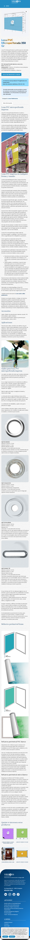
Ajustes (18, 936)
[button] (26, 11)
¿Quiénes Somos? (8, 922)
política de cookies (22, 934)
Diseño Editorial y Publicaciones (11, 905)
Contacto (6, 924)
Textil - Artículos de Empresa (11, 914)
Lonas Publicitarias (13, 98)
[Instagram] (9, 895)
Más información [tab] (7, 103)
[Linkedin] (5, 895)
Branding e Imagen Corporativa (11, 906)
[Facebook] (18, 895)
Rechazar (12, 936)
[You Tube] (14, 895)
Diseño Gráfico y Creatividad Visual (12, 903)
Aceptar (5, 936)
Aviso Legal (6, 925)
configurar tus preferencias (19, 932)
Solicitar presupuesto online (11, 74)
